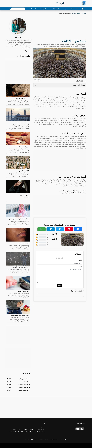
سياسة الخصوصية (54, 439)
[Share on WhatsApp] (41, 229)
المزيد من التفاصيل (26, 50)
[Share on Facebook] (78, 229)
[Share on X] (60, 229)
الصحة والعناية (74, 8)
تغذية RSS (27, 439)
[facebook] (82, 428)
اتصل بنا (41, 439)
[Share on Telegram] (51, 229)
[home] (82, 8)
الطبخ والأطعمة (55, 8)
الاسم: (80, 260)
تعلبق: (80, 266)
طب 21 (84, 13)
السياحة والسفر (32, 8)
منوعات (65, 8)
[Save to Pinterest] (69, 229)
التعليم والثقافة (43, 8)
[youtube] (77, 428)
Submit (59, 285)
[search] (9, 9)
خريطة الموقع (34, 439)
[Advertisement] (59, 27)
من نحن (46, 439)
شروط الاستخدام (63, 439)
